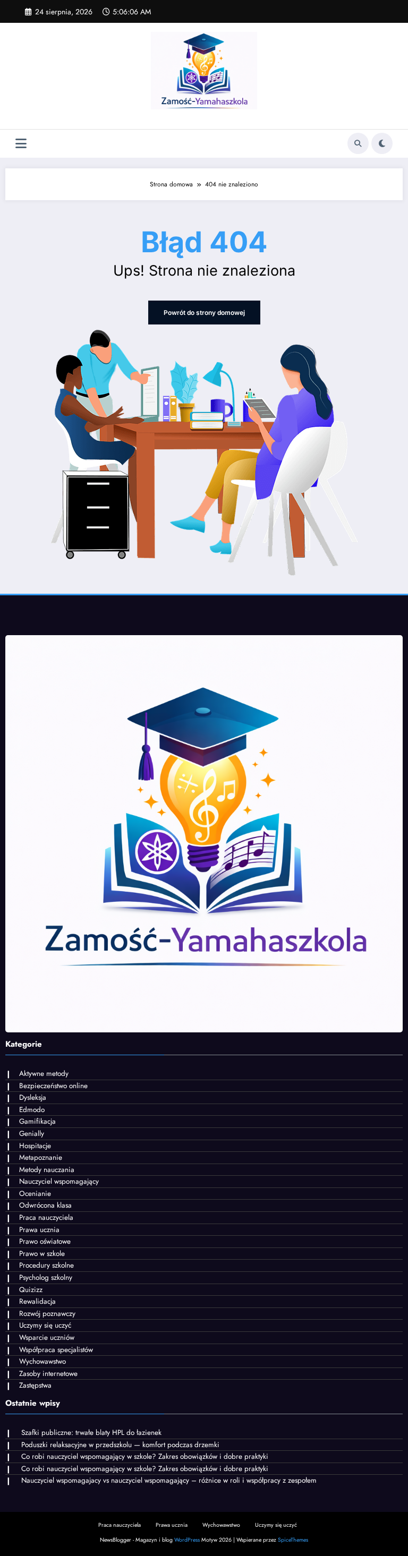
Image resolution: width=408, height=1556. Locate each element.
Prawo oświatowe (45, 1241)
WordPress (187, 1540)
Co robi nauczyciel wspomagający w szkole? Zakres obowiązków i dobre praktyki (144, 1456)
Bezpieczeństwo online (53, 1086)
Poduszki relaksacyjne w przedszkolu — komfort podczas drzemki (120, 1445)
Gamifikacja (37, 1121)
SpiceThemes (293, 1540)
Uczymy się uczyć (45, 1325)
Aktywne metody (44, 1073)
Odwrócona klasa (45, 1205)
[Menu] (21, 143)
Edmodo (32, 1110)
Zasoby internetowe (48, 1374)
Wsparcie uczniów (46, 1337)
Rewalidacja (37, 1301)
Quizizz (30, 1290)
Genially (31, 1133)
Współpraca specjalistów (56, 1350)
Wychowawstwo (42, 1361)
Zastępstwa (35, 1385)
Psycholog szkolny (45, 1277)
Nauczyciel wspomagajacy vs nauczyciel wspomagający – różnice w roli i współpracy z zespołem (169, 1480)
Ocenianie (35, 1194)
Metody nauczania (46, 1170)
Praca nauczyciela (46, 1217)
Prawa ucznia (39, 1230)
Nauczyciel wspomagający (59, 1181)
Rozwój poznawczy (47, 1314)
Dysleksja (32, 1097)
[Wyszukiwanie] (358, 143)
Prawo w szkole (42, 1254)
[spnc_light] (382, 143)
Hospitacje (35, 1146)
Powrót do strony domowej (204, 313)
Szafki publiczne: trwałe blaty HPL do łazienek (91, 1432)
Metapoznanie (40, 1157)
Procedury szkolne (46, 1265)
